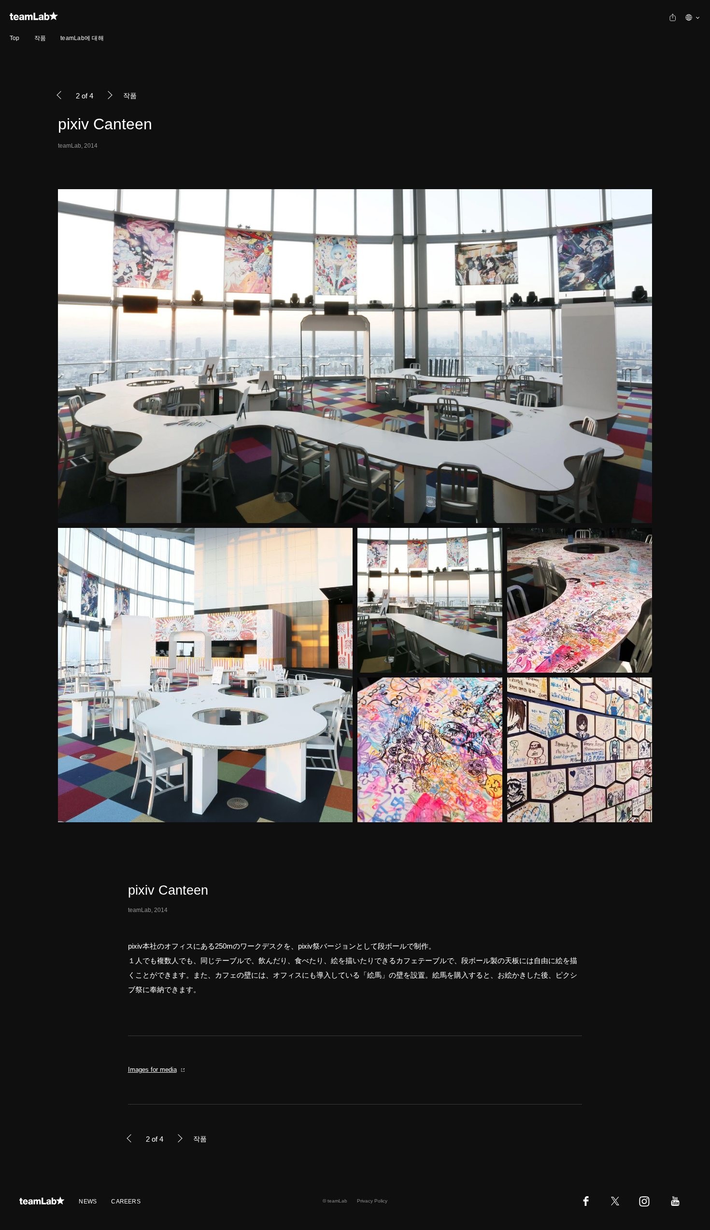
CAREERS (126, 1201)
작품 (40, 38)
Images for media (152, 1069)
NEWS (88, 1201)
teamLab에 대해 (82, 38)
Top (15, 38)
